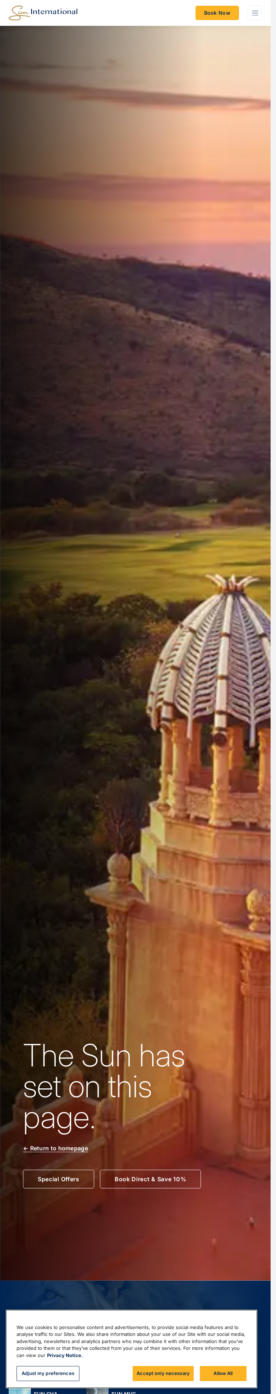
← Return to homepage (55, 1148)
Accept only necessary (163, 1373)
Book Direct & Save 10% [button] (150, 1179)
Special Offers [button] (58, 1179)
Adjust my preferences (48, 1373)
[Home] (43, 12)
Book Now (217, 13)
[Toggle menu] (255, 12)
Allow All (223, 1373)
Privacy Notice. (65, 1355)
